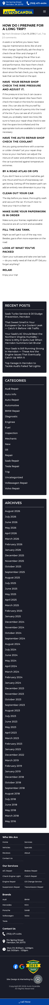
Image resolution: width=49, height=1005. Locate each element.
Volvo (26, 916)
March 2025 (12, 605)
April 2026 (11, 533)
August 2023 (12, 710)
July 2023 (10, 716)
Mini (26, 905)
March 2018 (12, 815)
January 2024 (13, 682)
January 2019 (13, 771)
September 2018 (15, 788)
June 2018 (11, 804)
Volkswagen (8, 916)
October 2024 (13, 633)
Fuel (38, 34)
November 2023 (14, 694)
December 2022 (14, 754)
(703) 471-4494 (38, 3)
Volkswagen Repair (16, 483)
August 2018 (12, 793)
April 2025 (11, 599)
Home (5, 842)
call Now (25, 1001)
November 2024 (14, 627)
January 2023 (13, 749)
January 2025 (13, 616)
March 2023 (12, 738)
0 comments (10, 37)
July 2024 (10, 649)
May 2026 (10, 527)
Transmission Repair (33, 887)
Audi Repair (12, 388)
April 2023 (11, 732)
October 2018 (13, 782)
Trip (44, 34)
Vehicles (6, 847)
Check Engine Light (12, 876)
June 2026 (11, 522)
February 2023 (13, 743)
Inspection (11, 433)
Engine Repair (9, 882)
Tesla (5, 921)
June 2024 (11, 655)
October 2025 (13, 566)
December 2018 (14, 777)
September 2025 (15, 572)
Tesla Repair (12, 466)
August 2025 (12, 577)
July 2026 (10, 516)
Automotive (12, 405)
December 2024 (14, 622)
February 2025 (13, 610)
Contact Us (8, 858)
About (27, 853)
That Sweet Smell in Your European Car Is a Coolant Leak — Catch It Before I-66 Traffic (23, 325)
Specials (28, 847)
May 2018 (10, 810)
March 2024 (12, 671)
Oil (6, 449)
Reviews (6, 853)
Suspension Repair (11, 887)
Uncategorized (14, 477)
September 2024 (15, 638)
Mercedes (7, 905)
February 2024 (13, 677)
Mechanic (11, 438)
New (7, 444)
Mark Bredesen (13, 34)
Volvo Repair (12, 488)
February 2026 (13, 544)
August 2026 (12, 511)
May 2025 (10, 594)
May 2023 (10, 727)
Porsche (6, 910)
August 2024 (12, 644)
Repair (9, 455)
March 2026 (12, 538)
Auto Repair (12, 400)
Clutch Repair (30, 876)
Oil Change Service (33, 882)
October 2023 (13, 699)
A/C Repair (7, 871)
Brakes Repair (30, 871)
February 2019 (13, 766)
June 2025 (11, 588)
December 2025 (14, 555)
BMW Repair (12, 411)
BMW (27, 899)
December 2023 (14, 688)
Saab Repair (12, 460)
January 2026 (13, 550)
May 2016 (10, 821)
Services (28, 842)
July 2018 (10, 799)
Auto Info (10, 394)
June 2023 (11, 721)
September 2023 (15, 705)
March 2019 (12, 760)
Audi (5, 899)
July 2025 (10, 583)
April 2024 (11, 666)
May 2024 (10, 660)
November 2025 (14, 561)
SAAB (27, 910)
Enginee (10, 422)
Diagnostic (11, 416)
